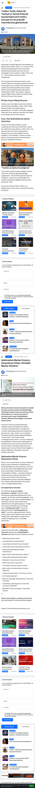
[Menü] (2, 2)
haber (26, 782)
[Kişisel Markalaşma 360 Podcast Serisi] (9, 227)
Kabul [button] (31, 785)
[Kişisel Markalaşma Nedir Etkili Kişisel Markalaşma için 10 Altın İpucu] (9, 627)
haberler (30, 782)
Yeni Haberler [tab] (26, 308)
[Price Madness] (11, 2)
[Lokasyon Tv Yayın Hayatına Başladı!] (26, 663)
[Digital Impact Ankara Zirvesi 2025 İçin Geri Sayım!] (26, 645)
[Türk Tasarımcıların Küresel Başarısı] (17, 323)
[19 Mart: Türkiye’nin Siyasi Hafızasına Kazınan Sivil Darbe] (17, 331)
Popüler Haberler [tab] (9, 308)
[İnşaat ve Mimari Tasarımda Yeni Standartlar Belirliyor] (9, 663)
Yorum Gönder (7, 301)
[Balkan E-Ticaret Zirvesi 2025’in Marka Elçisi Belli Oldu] (17, 340)
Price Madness (10, 28)
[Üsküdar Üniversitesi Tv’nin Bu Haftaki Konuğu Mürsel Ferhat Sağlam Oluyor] (9, 209)
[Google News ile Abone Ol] (7, 56)
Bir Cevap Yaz (7, 261)
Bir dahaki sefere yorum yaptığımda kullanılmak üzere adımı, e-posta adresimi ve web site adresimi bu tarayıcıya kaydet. (19, 297)
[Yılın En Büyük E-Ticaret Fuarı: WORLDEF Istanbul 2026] (26, 245)
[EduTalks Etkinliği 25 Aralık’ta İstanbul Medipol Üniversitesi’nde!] (26, 627)
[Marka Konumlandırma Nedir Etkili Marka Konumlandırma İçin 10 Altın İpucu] (26, 209)
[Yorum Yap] (3, 60)
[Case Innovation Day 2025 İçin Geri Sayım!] (26, 227)
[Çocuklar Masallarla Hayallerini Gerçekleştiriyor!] (17, 348)
